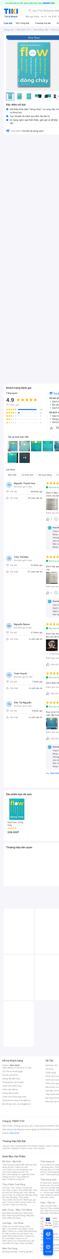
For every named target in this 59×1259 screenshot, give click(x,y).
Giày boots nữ (50, 1211)
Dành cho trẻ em (15, 1200)
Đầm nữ (50, 1165)
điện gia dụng (32, 16)
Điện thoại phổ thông (16, 1215)
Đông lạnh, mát (20, 1192)
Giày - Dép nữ (47, 1202)
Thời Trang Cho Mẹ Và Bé (13, 1165)
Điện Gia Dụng (9, 1248)
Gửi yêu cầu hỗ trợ (10, 1075)
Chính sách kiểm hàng (11, 1086)
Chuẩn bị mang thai (16, 1179)
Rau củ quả (12, 1190)
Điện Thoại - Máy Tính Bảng (17, 1209)
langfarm (15, 1148)
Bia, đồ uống (12, 1197)
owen (48, 1146)
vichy (30, 1148)
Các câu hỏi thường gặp (12, 1071)
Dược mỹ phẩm (26, 1243)
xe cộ (43, 16)
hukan (23, 1148)
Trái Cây (6, 1188)
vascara (5, 1146)
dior (12, 1146)
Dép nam (54, 1224)
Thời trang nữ (47, 1161)
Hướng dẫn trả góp (10, 1093)
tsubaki (41, 1148)
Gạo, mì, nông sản (16, 1195)
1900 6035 (14, 1133)
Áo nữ (42, 1165)
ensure (56, 1146)
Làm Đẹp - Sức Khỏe (12, 1223)
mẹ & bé (52, 16)
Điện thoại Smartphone (12, 1213)
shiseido (6, 1148)
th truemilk (32, 1146)
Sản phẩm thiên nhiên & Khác (17, 1234)
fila (35, 1148)
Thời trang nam (48, 1179)
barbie (42, 1146)
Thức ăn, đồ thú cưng (16, 1202)
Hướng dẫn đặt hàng (11, 1078)
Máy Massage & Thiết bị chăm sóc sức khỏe (19, 1232)
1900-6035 (15, 1065)
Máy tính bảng (14, 1218)
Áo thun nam (45, 1183)
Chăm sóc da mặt (10, 1226)
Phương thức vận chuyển (13, 1082)
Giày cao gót (46, 1206)
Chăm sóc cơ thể (15, 1231)
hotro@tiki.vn (25, 1100)
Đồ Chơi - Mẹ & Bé (11, 1161)
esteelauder (21, 1146)
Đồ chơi (29, 1165)
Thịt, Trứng (16, 1188)
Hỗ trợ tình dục (24, 1241)
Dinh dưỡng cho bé (15, 1172)
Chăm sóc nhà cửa (19, 1204)
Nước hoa (12, 1241)
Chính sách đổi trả (10, 1089)
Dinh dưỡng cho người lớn (18, 1174)
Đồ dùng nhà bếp (9, 1252)
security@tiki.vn (24, 1104)
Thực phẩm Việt (25, 1190)
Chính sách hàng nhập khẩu (14, 1097)
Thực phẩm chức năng (17, 1229)
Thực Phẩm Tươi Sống (13, 1184)
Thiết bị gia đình (26, 1252)
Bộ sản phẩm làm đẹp (18, 1242)
